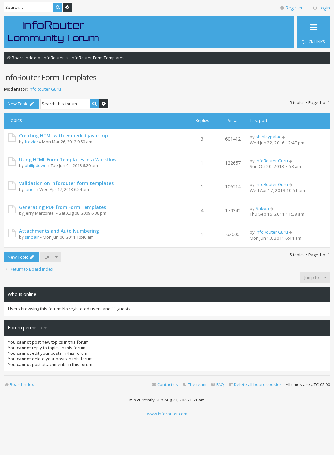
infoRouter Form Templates (50, 77)
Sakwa (262, 208)
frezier (31, 142)
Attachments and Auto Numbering (59, 231)
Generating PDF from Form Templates (62, 207)
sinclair (32, 237)
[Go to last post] (284, 137)
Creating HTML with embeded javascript (64, 136)
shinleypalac (268, 137)
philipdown (36, 165)
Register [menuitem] (294, 8)
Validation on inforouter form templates (66, 183)
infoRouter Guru (45, 89)
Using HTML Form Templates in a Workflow (67, 159)
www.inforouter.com (167, 413)
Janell (30, 189)
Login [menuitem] (324, 8)
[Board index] (53, 31)
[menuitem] (255, 384)
